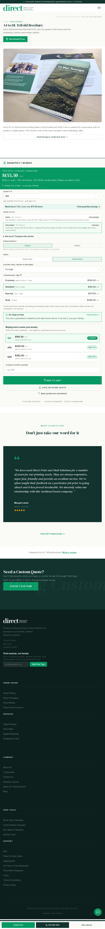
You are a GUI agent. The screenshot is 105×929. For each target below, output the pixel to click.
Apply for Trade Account (14, 786)
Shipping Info (9, 861)
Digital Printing (9, 724)
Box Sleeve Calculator (13, 830)
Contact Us (8, 777)
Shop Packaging (10, 698)
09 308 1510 (53, 925)
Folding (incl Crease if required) (18, 265)
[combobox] (49, 196)
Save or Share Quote (54, 387)
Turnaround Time (11, 275)
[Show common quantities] (99, 196)
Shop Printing (9, 693)
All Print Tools (9, 834)
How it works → (93, 315)
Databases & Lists (11, 738)
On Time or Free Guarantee (15, 866)
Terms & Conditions (12, 880)
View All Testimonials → (52, 534)
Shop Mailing (9, 703)
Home (59, 17)
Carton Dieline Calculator (14, 825)
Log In (6, 875)
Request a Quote (11, 782)
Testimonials (8, 772)
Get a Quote (86, 925)
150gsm (77, 246)
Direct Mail (8, 729)
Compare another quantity (17, 365)
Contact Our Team (21, 586)
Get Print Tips (38, 664)
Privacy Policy (9, 885)
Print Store (67, 17)
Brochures (76, 17)
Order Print (18, 925)
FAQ (5, 851)
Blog (5, 791)
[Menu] (99, 8)
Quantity (7, 191)
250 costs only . (24, 207)
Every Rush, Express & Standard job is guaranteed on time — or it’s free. (54, 2)
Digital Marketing (11, 734)
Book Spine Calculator (13, 820)
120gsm (27, 246)
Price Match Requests (13, 870)
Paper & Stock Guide (12, 856)
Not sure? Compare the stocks (19, 236)
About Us (7, 767)
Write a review (69, 552)
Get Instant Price (17, 39)
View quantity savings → (88, 207)
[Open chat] (98, 912)
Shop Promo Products (13, 707)
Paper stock (9, 212)
